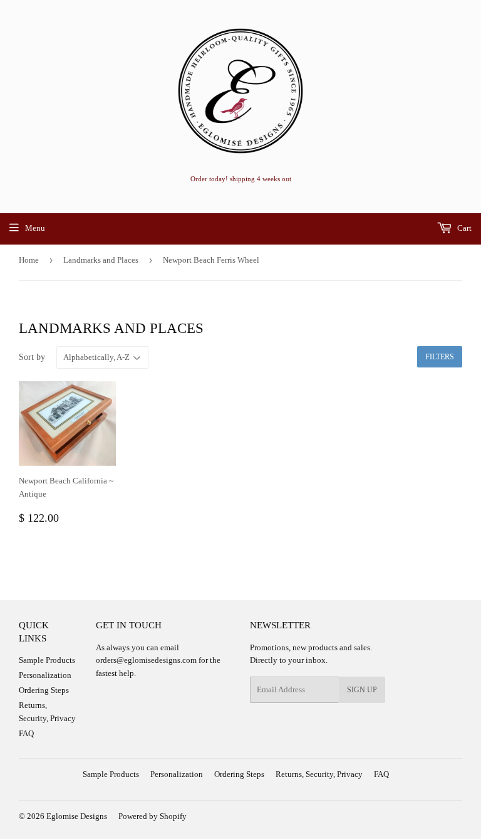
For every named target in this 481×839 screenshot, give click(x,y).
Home (29, 260)
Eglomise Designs (76, 816)
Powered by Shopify (152, 816)
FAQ (26, 733)
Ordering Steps (44, 690)
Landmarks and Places (100, 260)
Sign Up (362, 689)
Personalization (45, 675)
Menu (35, 228)
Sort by (32, 357)
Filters (439, 356)
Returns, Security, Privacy (319, 774)
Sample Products (47, 660)
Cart (463, 228)
